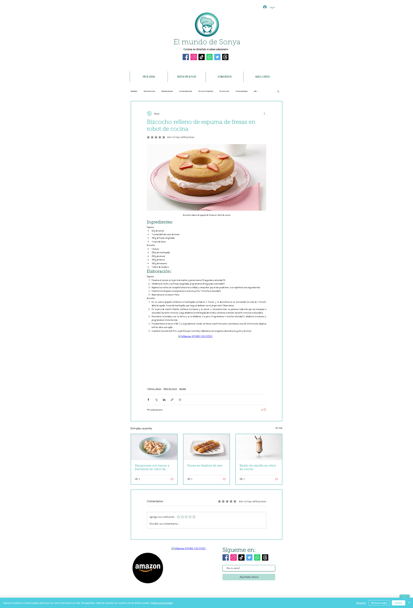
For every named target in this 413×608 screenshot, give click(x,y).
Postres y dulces (154, 388)
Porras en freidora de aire (204, 465)
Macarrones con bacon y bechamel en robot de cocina (152, 467)
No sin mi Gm (224, 91)
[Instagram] (194, 57)
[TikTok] (201, 57)
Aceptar (399, 602)
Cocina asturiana (241, 91)
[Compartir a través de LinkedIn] (164, 399)
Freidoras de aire (167, 91)
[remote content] (206, 355)
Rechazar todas (379, 602)
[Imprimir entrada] (179, 399)
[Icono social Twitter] (217, 57)
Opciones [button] (361, 602)
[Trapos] (225, 57)
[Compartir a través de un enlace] (172, 399)
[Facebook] (186, 57)
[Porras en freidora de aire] (206, 447)
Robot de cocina (149, 91)
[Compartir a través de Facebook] (148, 399)
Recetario (134, 91)
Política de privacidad (162, 602)
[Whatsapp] (209, 57)
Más (255, 91)
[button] (278, 91)
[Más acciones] (264, 113)
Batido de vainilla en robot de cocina (258, 467)
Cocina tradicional (185, 91)
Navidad (182, 388)
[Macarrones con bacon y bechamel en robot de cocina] (154, 447)
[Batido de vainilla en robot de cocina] (259, 447)
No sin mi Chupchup (205, 91)
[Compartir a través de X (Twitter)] (156, 399)
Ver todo (278, 427)
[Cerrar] (409, 602)
